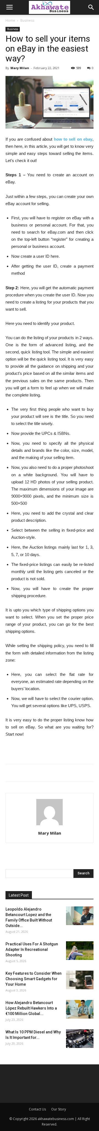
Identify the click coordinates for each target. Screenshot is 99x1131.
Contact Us (37, 1109)
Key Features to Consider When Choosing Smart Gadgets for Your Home (34, 979)
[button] (91, 7)
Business (27, 20)
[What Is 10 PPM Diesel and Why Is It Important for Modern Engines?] (80, 1038)
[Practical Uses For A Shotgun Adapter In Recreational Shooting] (80, 950)
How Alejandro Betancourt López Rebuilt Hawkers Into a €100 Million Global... (31, 1008)
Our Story (58, 1109)
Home (10, 20)
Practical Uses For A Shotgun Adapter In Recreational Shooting (32, 949)
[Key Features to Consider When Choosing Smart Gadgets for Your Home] (80, 980)
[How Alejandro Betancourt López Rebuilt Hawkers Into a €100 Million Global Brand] (80, 1009)
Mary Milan (19, 68)
